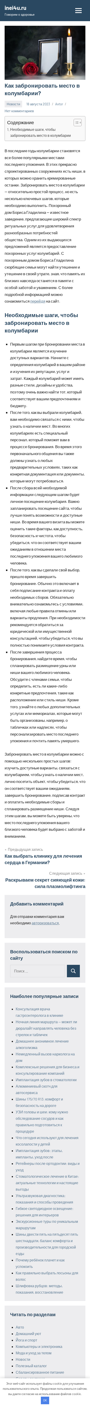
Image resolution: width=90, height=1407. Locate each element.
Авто (20, 1327)
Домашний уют (28, 1333)
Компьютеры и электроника (39, 1346)
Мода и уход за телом (33, 1353)
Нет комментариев (19, 111)
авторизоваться (45, 923)
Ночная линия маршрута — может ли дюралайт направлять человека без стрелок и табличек (46, 1028)
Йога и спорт (26, 1340)
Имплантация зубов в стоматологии (46, 1079)
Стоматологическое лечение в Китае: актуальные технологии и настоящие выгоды (47, 1182)
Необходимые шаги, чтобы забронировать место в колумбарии (40, 132)
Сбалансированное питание (40, 1372)
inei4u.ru (15, 7)
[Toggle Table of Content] (75, 122)
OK (45, 1400)
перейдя (37, 301)
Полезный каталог (31, 1366)
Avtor (59, 104)
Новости (13, 104)
